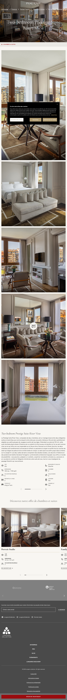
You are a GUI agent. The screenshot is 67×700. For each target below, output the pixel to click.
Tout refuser (35, 119)
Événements (33, 657)
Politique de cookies (33, 687)
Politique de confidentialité (33, 682)
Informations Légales (33, 678)
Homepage (4, 9)
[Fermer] (57, 104)
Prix (33, 649)
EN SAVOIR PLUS (6, 568)
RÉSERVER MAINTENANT (33, 696)
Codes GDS (33, 674)
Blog (33, 653)
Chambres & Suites (39, 9)
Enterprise (33, 645)
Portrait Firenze (25, 9)
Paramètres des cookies (17, 119)
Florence (14, 9)
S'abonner (61, 609)
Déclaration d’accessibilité (33, 691)
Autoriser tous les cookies (50, 119)
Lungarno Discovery (33, 661)
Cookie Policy (54, 114)
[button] (46, 489)
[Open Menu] (65, 3)
